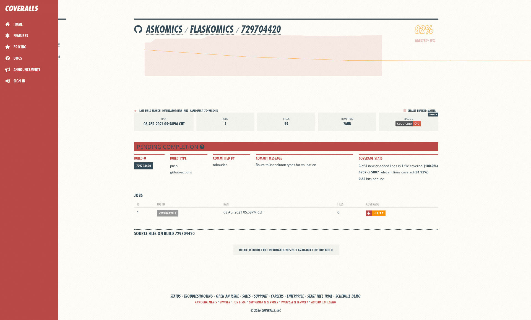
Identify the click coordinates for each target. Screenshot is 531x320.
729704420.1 (167, 213)
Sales (246, 296)
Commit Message (269, 158)
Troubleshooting (198, 296)
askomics (164, 29)
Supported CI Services (263, 302)
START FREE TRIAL (319, 296)
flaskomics (212, 29)
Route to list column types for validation (286, 164)
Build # (140, 158)
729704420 (261, 29)
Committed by (224, 158)
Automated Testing (323, 302)
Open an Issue (227, 296)
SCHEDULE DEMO (348, 296)
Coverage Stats (370, 158)
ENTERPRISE (295, 296)
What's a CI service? (294, 302)
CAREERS (277, 296)
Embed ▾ (433, 114)
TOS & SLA (239, 302)
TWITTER (225, 302)
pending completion (168, 146)
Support (260, 296)
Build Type (178, 158)
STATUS (175, 296)
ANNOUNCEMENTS (206, 302)
